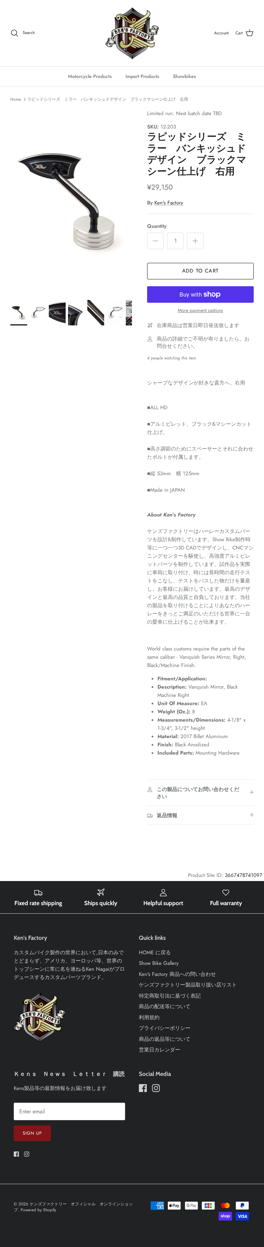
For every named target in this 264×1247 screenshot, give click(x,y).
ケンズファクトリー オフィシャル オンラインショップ (73, 1207)
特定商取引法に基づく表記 (170, 996)
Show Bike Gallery (159, 963)
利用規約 (149, 1017)
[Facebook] (16, 1154)
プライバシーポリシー (164, 1028)
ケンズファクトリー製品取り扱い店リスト (188, 985)
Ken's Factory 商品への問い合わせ (177, 974)
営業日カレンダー (159, 1050)
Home (15, 99)
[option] (71, 200)
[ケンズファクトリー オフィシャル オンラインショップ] (132, 33)
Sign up (32, 1133)
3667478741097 (243, 875)
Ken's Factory (168, 203)
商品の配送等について (164, 1006)
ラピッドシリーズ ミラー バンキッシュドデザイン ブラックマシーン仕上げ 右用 (107, 99)
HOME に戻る (155, 952)
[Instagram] (26, 1154)
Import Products (142, 76)
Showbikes (184, 76)
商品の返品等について (164, 1039)
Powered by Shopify (38, 1210)
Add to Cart (200, 271)
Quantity (156, 226)
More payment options (200, 310)
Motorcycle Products (90, 76)
